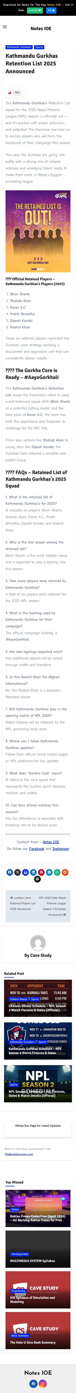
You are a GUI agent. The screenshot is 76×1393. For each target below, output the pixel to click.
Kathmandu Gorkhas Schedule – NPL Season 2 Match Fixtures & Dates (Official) (35, 1053)
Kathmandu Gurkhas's (19, 47)
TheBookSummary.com (19, 1154)
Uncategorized (20, 1254)
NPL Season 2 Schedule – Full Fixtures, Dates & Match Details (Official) (37, 1093)
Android (33, 10)
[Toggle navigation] (5, 27)
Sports (39, 47)
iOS (50, 10)
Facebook (36, 849)
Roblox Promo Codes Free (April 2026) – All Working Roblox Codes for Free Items (37, 1220)
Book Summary (20, 1335)
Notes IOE (41, 29)
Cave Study (41, 955)
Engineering (18, 1290)
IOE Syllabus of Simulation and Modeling (32, 1300)
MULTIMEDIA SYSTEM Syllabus (32, 1261)
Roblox (15, 1209)
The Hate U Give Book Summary (33, 1342)
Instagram (61, 849)
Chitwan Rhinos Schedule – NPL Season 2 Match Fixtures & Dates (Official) (37, 1008)
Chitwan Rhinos (18, 999)
